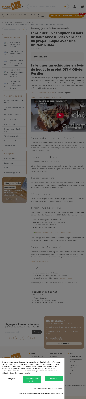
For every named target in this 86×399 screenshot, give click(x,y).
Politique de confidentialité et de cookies (48, 389)
